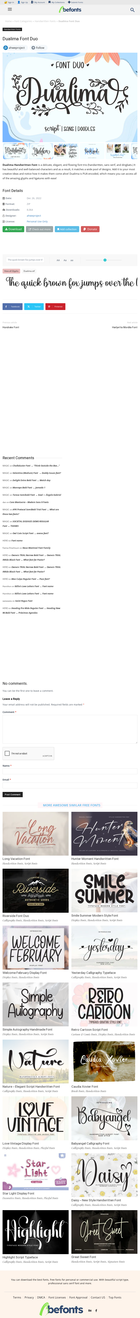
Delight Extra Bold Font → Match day (31, 480)
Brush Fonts (77, 1091)
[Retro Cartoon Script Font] (104, 1004)
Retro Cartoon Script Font (89, 1029)
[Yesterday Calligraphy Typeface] (104, 947)
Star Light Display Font (18, 1193)
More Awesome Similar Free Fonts (71, 805)
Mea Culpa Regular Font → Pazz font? (30, 578)
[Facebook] (96, 1310)
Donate (92, 229)
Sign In (9, 2)
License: (10, 221)
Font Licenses (57, 1297)
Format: (10, 204)
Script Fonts (30, 863)
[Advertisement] (28, 393)
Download (15, 229)
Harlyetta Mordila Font (124, 327)
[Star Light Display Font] (36, 1171)
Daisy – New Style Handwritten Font (96, 1200)
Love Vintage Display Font (21, 1143)
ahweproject (34, 215)
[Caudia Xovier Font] (104, 1061)
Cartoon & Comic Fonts (84, 1034)
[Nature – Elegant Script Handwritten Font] (36, 1061)
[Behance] (90, 1310)
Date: (9, 198)
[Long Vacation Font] (36, 833)
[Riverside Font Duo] (36, 890)
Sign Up (22, 2)
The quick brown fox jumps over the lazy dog (71, 283)
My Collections (58, 2)
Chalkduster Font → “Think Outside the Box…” (36, 465)
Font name (17, 540)
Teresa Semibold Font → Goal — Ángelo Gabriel (37, 494)
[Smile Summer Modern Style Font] (104, 890)
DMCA (41, 1297)
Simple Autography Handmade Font (27, 1029)
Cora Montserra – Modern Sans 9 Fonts (29, 502)
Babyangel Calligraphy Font (90, 1143)
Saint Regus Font (23, 600)
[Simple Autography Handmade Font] (36, 1004)
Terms (17, 1297)
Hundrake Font (11, 327)
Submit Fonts (77, 2)
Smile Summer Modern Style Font (94, 915)
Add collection (68, 229)
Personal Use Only (37, 221)
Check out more (41, 229)
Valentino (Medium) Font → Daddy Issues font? (37, 472)
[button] (132, 11)
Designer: (10, 215)
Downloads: (13, 209)
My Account (39, 2)
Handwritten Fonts (45, 21)
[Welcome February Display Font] (36, 947)
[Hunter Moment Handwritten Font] (104, 833)
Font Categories (23, 21)
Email (7, 779)
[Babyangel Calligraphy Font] (104, 1118)
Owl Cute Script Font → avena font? (31, 533)
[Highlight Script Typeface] (36, 1231)
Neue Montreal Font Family (36, 547)
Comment (9, 712)
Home (8, 21)
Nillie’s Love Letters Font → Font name (34, 586)
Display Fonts (78, 920)
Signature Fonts (116, 1261)
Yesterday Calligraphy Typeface (93, 973)
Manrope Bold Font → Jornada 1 (29, 487)
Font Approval (78, 1297)
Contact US (98, 1297)
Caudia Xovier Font (84, 1086)
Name (7, 765)
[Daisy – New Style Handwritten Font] (104, 1175)
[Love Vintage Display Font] (36, 1118)
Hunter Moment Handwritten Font (95, 859)
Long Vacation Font (16, 859)
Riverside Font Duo (16, 916)
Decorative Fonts (12, 1198)
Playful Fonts (48, 1148)
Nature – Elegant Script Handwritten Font (31, 1086)
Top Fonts (115, 1297)
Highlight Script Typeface (20, 1257)
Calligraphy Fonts (12, 920)
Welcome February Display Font (25, 973)
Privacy (29, 1297)
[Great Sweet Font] (104, 1231)
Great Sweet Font (83, 1257)
